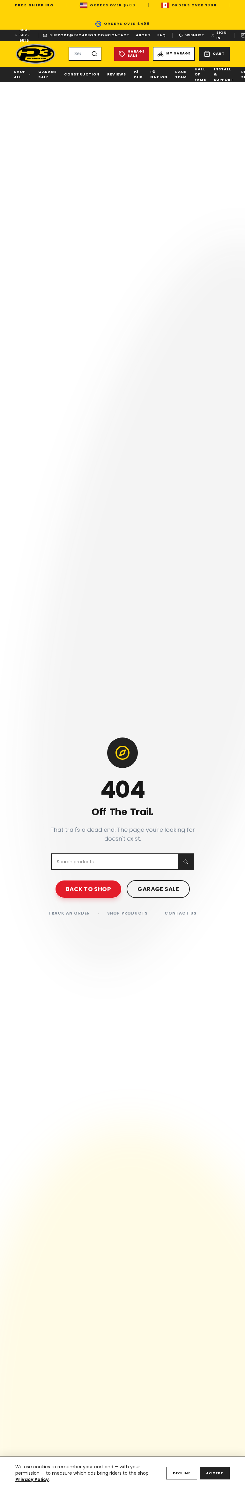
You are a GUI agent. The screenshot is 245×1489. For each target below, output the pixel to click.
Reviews (116, 74)
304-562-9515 (24, 35)
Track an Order (69, 913)
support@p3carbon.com (78, 35)
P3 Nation (158, 74)
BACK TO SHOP (88, 889)
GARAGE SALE (158, 889)
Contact (119, 35)
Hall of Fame (200, 74)
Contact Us (181, 913)
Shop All (20, 74)
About (143, 35)
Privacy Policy (32, 1479)
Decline (182, 1473)
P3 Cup (138, 74)
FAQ (161, 35)
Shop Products (127, 913)
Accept (214, 1473)
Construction (82, 74)
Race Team (181, 74)
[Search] (94, 54)
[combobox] (85, 54)
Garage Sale (47, 74)
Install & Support (224, 74)
